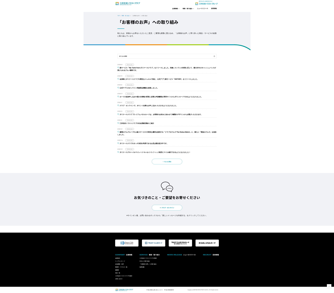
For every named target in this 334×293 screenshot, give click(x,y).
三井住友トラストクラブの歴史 (123, 276)
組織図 (117, 270)
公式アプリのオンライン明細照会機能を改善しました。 (139, 88)
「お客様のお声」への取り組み (148, 264)
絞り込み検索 (123, 56)
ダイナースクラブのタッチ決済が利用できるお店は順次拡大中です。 (144, 143)
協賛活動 (142, 267)
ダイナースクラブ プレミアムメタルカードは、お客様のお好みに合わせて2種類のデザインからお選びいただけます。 (161, 114)
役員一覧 (117, 273)
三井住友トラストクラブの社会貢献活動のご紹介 (137, 123)
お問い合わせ (118, 279)
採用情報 (214, 8)
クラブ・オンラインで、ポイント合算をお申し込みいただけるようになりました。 (149, 105)
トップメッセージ (120, 261)
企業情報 (175, 8)
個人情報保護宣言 (170, 289)
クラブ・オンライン (168, 208)
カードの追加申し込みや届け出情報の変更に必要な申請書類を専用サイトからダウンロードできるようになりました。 (161, 97)
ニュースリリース (202, 8)
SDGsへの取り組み (145, 261)
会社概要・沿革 (119, 264)
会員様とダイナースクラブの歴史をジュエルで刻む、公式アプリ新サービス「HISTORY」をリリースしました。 (159, 79)
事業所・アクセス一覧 (121, 267)
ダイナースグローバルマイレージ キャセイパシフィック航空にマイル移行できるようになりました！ (155, 152)
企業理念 (117, 258)
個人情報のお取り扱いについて (155, 289)
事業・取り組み (187, 8)
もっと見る (167, 162)
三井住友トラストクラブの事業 (148, 258)
